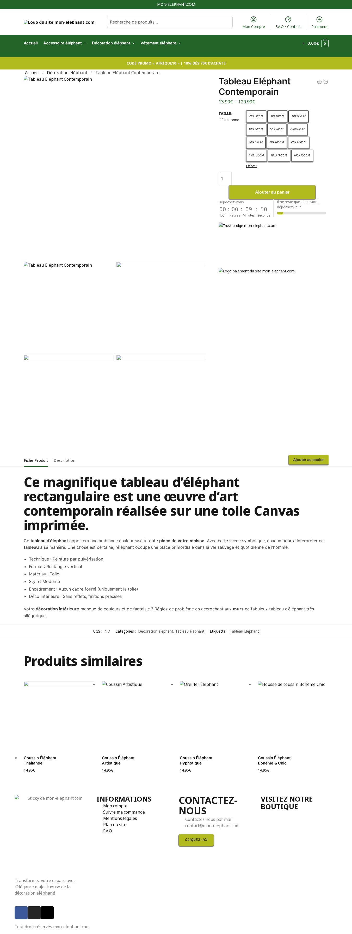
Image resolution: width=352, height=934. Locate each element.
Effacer (251, 166)
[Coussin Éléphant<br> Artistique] (137, 716)
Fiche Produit (36, 460)
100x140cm (279, 155)
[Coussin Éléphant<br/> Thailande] (59, 716)
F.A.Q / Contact (288, 26)
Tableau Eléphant (244, 631)
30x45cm (298, 116)
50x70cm (277, 129)
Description (64, 460)
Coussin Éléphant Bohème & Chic (274, 760)
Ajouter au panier (272, 192)
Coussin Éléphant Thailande (40, 760)
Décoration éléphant (67, 72)
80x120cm (299, 142)
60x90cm (256, 142)
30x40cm (277, 116)
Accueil (32, 72)
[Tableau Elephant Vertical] (325, 81)
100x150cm (302, 155)
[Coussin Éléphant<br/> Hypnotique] (215, 716)
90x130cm (256, 155)
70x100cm (276, 142)
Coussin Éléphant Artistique (118, 760)
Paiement (319, 26)
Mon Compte (253, 26)
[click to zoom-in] (115, 167)
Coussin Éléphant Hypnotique (196, 760)
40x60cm (256, 129)
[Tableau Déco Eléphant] (319, 81)
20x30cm (256, 116)
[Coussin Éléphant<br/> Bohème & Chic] (293, 716)
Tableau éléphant (190, 631)
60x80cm (297, 129)
